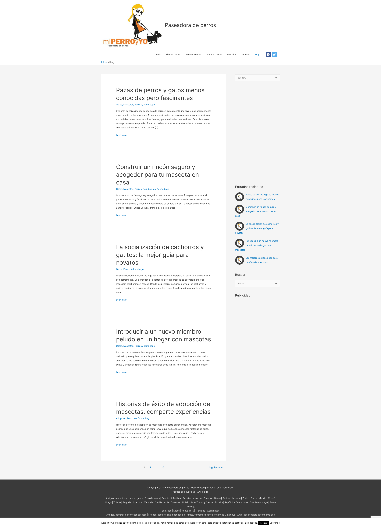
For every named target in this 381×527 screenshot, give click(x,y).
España (219, 502)
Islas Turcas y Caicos (202, 502)
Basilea (226, 498)
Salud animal (149, 189)
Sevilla (158, 502)
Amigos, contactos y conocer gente (124, 498)
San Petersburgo (259, 502)
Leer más (275, 522)
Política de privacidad (183, 491)
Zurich (245, 498)
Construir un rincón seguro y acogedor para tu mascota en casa (157, 174)
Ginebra (208, 498)
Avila (166, 502)
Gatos (119, 104)
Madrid (262, 498)
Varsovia (148, 502)
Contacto (245, 54)
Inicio (158, 54)
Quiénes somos (193, 54)
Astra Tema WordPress (221, 487)
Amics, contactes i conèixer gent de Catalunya (211, 514)
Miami (176, 510)
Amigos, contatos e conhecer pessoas (126, 514)
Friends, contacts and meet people (166, 514)
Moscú (271, 498)
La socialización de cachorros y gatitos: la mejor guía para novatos (160, 254)
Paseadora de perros (190, 25)
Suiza (254, 498)
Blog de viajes (152, 498)
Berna (217, 498)
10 (162, 467)
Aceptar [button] (263, 523)
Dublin (185, 502)
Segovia (127, 502)
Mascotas (128, 104)
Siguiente (216, 467)
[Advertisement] (257, 132)
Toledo (117, 502)
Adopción (121, 418)
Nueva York (188, 510)
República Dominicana (236, 502)
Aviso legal (203, 491)
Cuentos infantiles (171, 498)
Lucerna (236, 498)
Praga (108, 502)
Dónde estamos (214, 54)
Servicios (231, 54)
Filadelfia (200, 510)
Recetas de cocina (192, 498)
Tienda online (173, 54)
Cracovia (137, 502)
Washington (213, 510)
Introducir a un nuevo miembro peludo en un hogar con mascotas (256, 245)
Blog (257, 54)
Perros (138, 104)
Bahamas (175, 502)
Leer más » (122, 135)
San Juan (166, 510)
